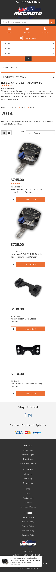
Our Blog (28, 478)
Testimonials (28, 498)
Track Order (28, 459)
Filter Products (10, 67)
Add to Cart (31, 199)
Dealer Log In (28, 454)
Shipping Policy (28, 535)
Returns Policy (28, 526)
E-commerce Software (25, 568)
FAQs (28, 493)
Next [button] (54, 77)
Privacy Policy (28, 522)
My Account (28, 450)
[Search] (52, 21)
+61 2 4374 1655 (29, 2)
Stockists (28, 502)
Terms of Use (28, 517)
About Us (28, 474)
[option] (28, 90)
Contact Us (28, 483)
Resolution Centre (28, 463)
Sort (22, 132)
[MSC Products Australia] (28, 12)
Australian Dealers (28, 507)
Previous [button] (52, 77)
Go (28, 59)
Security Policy (28, 530)
